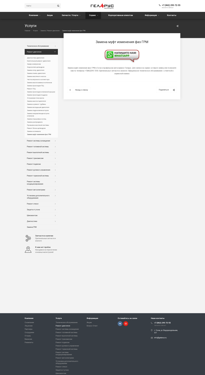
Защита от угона (33, 210)
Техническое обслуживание (38, 46)
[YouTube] (125, 323)
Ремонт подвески (34, 164)
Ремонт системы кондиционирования (35, 183)
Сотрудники (29, 332)
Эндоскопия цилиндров (35, 67)
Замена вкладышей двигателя (38, 107)
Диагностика (32, 221)
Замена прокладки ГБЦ (35, 86)
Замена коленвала (34, 131)
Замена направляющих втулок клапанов (38, 115)
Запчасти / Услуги (70, 15)
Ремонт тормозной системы (38, 176)
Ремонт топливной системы (38, 147)
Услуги (59, 318)
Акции (50, 15)
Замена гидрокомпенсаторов (38, 110)
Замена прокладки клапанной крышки (41, 92)
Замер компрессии (34, 64)
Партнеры (28, 329)
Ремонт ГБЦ (31, 89)
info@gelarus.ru (160, 338)
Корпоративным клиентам (120, 15)
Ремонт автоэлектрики (36, 190)
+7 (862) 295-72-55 (171, 5)
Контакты (171, 15)
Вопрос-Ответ (92, 326)
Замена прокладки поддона (37, 95)
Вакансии (28, 339)
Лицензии (29, 326)
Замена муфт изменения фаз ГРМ (39, 134)
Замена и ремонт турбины (36, 104)
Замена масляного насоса (36, 76)
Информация (151, 15)
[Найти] (58, 5)
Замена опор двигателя (35, 70)
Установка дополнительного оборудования (38, 197)
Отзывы (28, 336)
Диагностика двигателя (35, 58)
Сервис (92, 15)
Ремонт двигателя (34, 52)
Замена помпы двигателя (36, 73)
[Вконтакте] (120, 323)
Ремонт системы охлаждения (38, 141)
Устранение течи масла (35, 98)
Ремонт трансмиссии (35, 158)
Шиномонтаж (32, 215)
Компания (34, 15)
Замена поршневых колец (36, 119)
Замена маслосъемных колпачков (39, 82)
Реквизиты (29, 342)
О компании (29, 322)
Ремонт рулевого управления (38, 170)
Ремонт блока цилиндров (36, 128)
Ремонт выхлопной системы (38, 152)
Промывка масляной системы (38, 125)
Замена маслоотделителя (36, 101)
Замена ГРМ (32, 227)
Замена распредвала (34, 122)
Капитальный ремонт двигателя (38, 61)
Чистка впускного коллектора (38, 79)
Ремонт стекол (32, 204)
